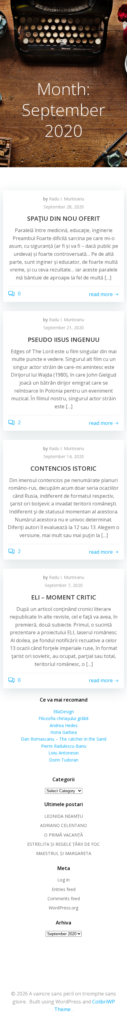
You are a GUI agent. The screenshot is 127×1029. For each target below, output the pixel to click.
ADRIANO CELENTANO (63, 825)
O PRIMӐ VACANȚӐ (63, 835)
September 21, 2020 (63, 327)
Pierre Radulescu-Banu (63, 746)
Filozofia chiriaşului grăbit (64, 718)
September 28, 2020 (63, 207)
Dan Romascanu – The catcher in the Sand (63, 739)
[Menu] (63, 42)
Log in (63, 880)
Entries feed (64, 889)
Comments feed (63, 898)
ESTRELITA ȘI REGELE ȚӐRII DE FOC (63, 844)
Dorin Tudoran (63, 760)
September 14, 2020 (63, 456)
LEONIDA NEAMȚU (63, 816)
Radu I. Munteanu (66, 199)
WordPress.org (63, 908)
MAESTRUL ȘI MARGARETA (63, 853)
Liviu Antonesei (63, 753)
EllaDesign (63, 711)
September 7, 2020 (64, 585)
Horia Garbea (63, 732)
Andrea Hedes (64, 725)
